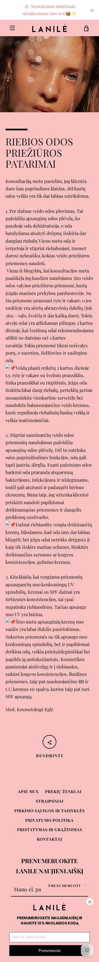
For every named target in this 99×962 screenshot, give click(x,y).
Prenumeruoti (64, 885)
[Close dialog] (90, 901)
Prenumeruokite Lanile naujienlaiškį (49, 866)
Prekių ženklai (63, 791)
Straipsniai (50, 801)
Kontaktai (49, 839)
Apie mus (28, 791)
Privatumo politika (49, 820)
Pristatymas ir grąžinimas (49, 829)
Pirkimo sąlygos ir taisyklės (49, 810)
